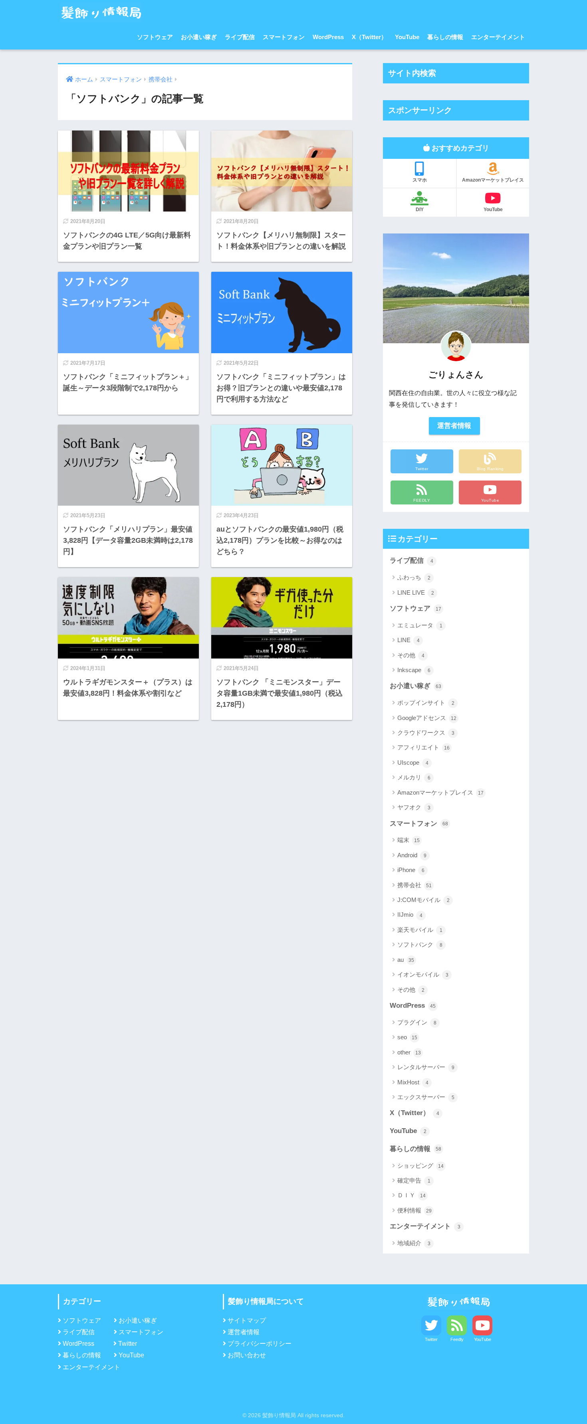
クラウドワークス (425, 732)
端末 (408, 840)
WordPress (328, 37)
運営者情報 (454, 425)
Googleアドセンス (426, 717)
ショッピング (420, 1165)
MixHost (412, 1082)
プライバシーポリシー (260, 1343)
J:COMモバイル (423, 899)
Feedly (457, 1339)
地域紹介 (413, 1243)
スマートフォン (284, 37)
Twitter (127, 1343)
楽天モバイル (419, 929)
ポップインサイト (425, 702)
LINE (408, 640)
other (409, 1052)
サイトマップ (247, 1320)
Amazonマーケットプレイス (493, 180)
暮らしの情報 (445, 37)
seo (407, 1037)
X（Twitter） (369, 37)
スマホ (419, 180)
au (405, 959)
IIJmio (409, 914)
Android (411, 855)
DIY (420, 209)
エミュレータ (419, 625)
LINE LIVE (415, 592)
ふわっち (413, 577)
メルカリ (413, 777)
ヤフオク (413, 807)
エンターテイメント (498, 37)
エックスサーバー (425, 1097)
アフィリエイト (423, 747)
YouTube (407, 37)
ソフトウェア (155, 37)
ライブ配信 (240, 37)
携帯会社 (414, 885)
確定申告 (413, 1180)
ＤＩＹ (411, 1195)
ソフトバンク (419, 944)
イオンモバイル (422, 974)
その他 (410, 655)
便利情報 (414, 1210)
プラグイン (416, 1022)
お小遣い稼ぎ (199, 37)
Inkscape (413, 670)
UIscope (412, 762)
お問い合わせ (247, 1355)
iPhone (410, 869)
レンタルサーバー (425, 1067)
